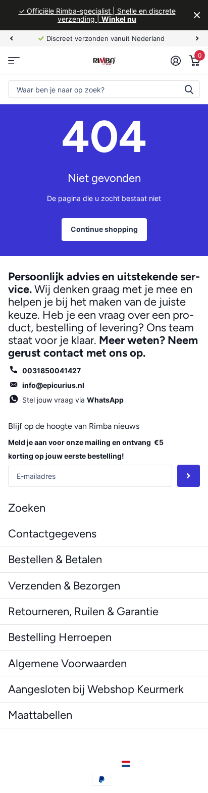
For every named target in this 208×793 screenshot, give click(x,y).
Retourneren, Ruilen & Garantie (83, 611)
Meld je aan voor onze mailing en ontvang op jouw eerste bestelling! (86, 449)
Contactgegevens (52, 533)
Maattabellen (40, 715)
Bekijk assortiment (14, 60)
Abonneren (188, 476)
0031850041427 (51, 370)
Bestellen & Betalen (55, 559)
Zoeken (189, 89)
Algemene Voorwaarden (67, 663)
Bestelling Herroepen (60, 637)
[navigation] (11, 38)
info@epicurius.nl (53, 385)
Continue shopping (104, 229)
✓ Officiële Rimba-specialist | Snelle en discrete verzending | (97, 15)
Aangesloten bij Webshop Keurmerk (96, 689)
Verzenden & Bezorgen (64, 585)
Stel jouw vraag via (73, 399)
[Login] (175, 60)
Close (197, 15)
